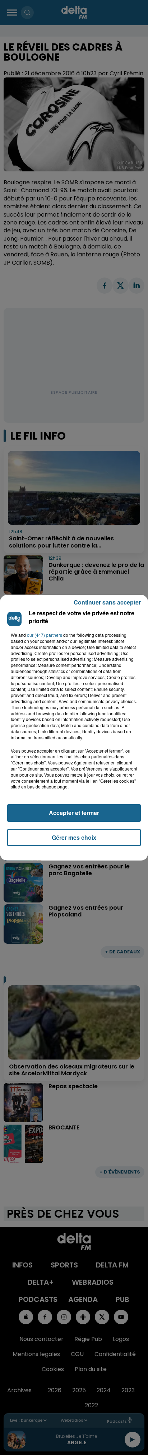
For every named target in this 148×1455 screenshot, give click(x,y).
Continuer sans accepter (107, 602)
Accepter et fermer (74, 813)
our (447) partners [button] (44, 635)
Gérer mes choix (74, 837)
